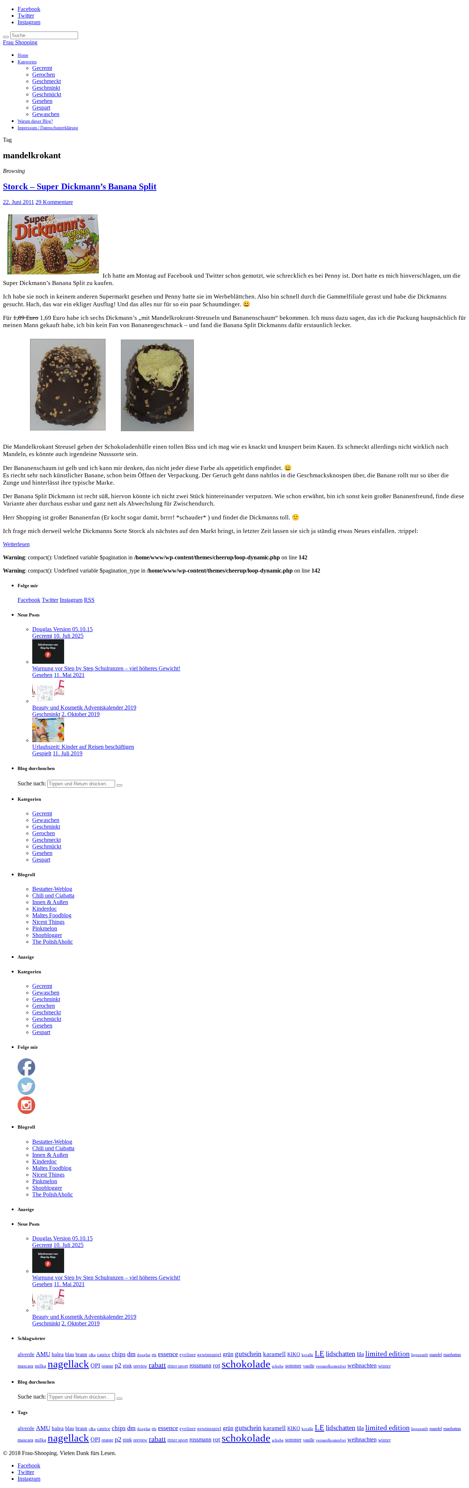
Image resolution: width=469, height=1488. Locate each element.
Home (23, 55)
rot (216, 1365)
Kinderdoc (44, 909)
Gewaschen (45, 114)
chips (119, 1354)
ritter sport (177, 1366)
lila (360, 1354)
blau (69, 1354)
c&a (92, 1354)
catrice (103, 1354)
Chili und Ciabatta (53, 895)
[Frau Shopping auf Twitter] (26, 1093)
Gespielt (41, 753)
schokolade (246, 1364)
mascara (25, 1366)
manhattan (452, 1354)
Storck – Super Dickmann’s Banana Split (79, 186)
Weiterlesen (16, 544)
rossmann (200, 1365)
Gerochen (43, 74)
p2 (118, 1365)
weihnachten (362, 1365)
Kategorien (27, 61)
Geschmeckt (46, 81)
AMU (43, 1354)
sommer (293, 1366)
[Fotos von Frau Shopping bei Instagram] (26, 1112)
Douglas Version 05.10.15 (62, 629)
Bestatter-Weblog (52, 889)
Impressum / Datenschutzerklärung (48, 127)
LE (319, 1354)
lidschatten (340, 1354)
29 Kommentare (54, 202)
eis (154, 1354)
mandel (435, 1354)
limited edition (387, 1354)
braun (81, 1354)
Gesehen (42, 101)
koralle (307, 1354)
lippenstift (419, 1355)
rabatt (157, 1365)
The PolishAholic (52, 942)
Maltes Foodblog (51, 915)
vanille (308, 1366)
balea (58, 1354)
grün (228, 1354)
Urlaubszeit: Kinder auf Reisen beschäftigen (83, 747)
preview (140, 1366)
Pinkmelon (44, 928)
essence (168, 1354)
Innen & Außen (50, 902)
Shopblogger (47, 935)
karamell (274, 1354)
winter (384, 1366)
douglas (143, 1354)
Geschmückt (46, 94)
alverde (26, 1354)
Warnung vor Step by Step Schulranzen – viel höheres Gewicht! (106, 668)
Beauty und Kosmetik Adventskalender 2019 (84, 707)
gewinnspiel (209, 1354)
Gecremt (42, 68)
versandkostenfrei (331, 1366)
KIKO (293, 1354)
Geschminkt (46, 88)
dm (131, 1354)
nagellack (68, 1364)
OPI (95, 1365)
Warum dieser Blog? (35, 121)
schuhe (278, 1366)
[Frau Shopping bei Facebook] (26, 1074)
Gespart (41, 107)
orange (107, 1366)
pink (127, 1366)
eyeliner (188, 1354)
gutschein (248, 1354)
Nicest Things (48, 922)
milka (40, 1366)
